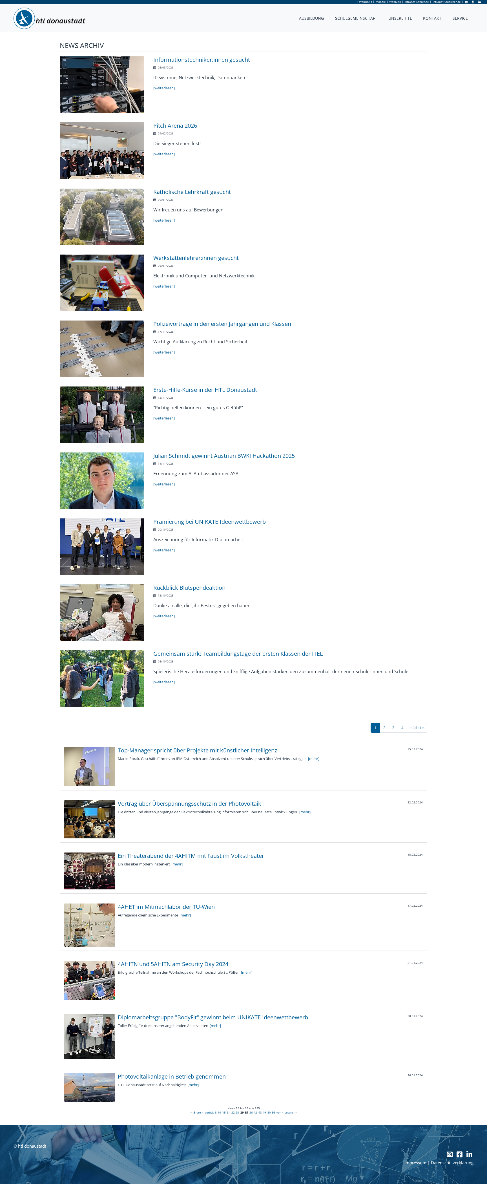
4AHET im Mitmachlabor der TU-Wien (166, 907)
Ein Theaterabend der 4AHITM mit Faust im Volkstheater (191, 856)
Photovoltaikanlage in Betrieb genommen (172, 1076)
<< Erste (195, 1112)
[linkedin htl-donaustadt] (479, 2)
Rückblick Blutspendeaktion (189, 587)
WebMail (395, 1)
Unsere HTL (400, 18)
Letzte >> (291, 1112)
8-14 (218, 1112)
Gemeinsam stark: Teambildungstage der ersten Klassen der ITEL (238, 653)
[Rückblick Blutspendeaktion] (102, 612)
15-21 (226, 1112)
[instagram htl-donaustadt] (467, 2)
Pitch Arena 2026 (175, 125)
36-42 (253, 1112)
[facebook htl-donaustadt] (473, 2)
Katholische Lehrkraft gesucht (192, 192)
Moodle (381, 1)
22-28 (235, 1112)
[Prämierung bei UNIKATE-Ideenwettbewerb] (102, 546)
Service (460, 18)
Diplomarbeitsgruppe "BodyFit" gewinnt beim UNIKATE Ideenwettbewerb (213, 1017)
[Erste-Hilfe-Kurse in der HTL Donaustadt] (102, 414)
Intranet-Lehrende (416, 1)
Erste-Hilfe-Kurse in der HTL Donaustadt (205, 390)
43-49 (262, 1112)
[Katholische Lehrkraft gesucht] (102, 216)
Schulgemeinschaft (356, 18)
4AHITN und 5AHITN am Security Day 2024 (173, 964)
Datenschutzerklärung (452, 1163)
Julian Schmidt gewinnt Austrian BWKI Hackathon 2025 (224, 456)
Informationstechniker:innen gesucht (201, 59)
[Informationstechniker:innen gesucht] (102, 84)
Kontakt (432, 18)
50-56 (271, 1112)
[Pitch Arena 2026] (102, 150)
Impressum (415, 1163)
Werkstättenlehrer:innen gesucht (196, 258)
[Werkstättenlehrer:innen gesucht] (102, 282)
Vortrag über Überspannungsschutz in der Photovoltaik (189, 803)
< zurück (208, 1112)
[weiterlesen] (164, 87)
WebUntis (365, 1)
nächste (417, 727)
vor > (279, 1112)
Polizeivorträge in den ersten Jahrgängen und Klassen (222, 324)
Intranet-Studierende (447, 1)
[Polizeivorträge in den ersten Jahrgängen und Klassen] (102, 348)
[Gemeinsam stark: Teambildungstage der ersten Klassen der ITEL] (102, 678)
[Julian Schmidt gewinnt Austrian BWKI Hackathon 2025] (102, 480)
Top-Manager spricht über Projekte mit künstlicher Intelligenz (197, 750)
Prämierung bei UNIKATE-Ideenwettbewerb (209, 521)
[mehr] (313, 758)
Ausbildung (311, 18)
